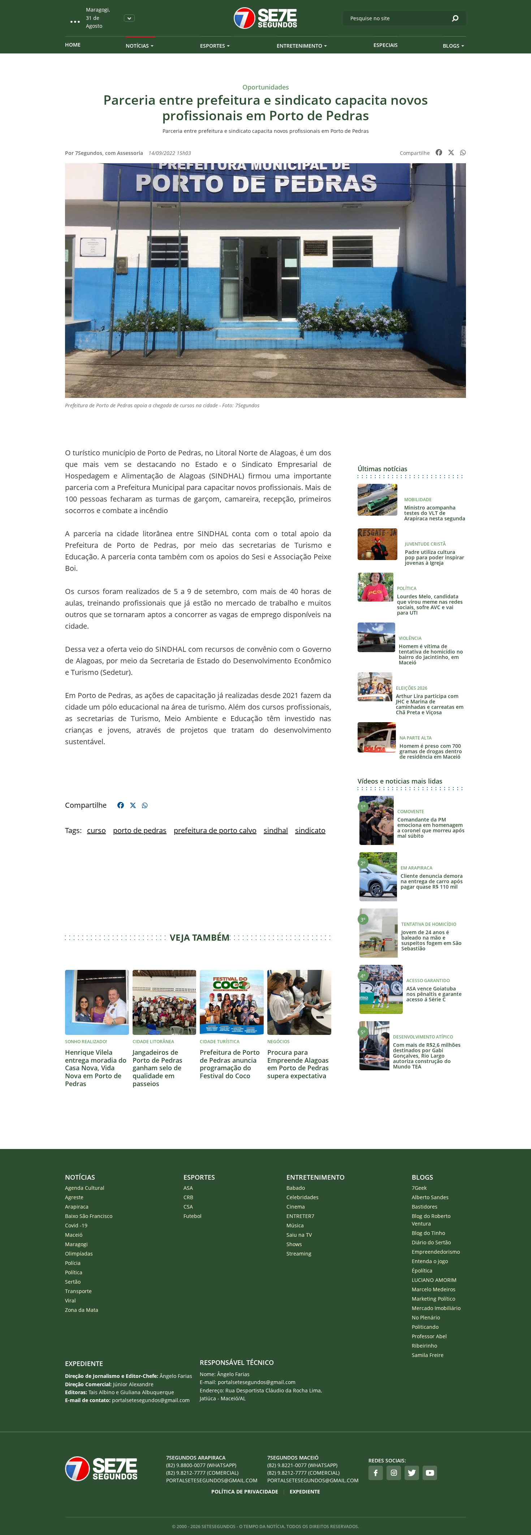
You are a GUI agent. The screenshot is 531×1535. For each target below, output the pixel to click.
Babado (295, 1187)
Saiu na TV (299, 1234)
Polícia (73, 1262)
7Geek (419, 1187)
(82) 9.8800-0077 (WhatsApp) (201, 1465)
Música (295, 1225)
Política (73, 1272)
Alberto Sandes (430, 1197)
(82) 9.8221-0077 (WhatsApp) (302, 1465)
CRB (188, 1197)
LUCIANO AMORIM (434, 1279)
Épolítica (422, 1270)
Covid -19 (76, 1225)
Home (73, 44)
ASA (188, 1187)
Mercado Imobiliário (436, 1308)
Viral (70, 1300)
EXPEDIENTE (84, 1363)
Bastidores (424, 1206)
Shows (294, 1244)
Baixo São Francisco (88, 1216)
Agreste (74, 1197)
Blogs (451, 45)
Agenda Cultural (84, 1187)
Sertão (73, 1281)
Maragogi (76, 1244)
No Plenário (426, 1317)
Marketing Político (433, 1298)
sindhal (276, 830)
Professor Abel (429, 1336)
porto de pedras (140, 830)
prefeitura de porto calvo (215, 830)
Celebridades (302, 1197)
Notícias (137, 45)
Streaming (298, 1253)
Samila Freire (428, 1355)
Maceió (73, 1234)
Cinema (295, 1206)
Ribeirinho (424, 1345)
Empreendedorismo (436, 1251)
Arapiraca (76, 1206)
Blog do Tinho (428, 1233)
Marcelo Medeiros (434, 1289)
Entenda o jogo (430, 1261)
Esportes (212, 45)
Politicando (425, 1326)
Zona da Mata (81, 1309)
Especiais (386, 45)
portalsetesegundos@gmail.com (212, 1480)
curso (96, 830)
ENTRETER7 (300, 1216)
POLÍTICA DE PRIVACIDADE (244, 1491)
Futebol (193, 1216)
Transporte (78, 1291)
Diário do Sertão (431, 1242)
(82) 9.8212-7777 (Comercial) (202, 1472)
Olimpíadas (79, 1253)
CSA (188, 1206)
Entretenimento (299, 45)
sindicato (310, 830)
